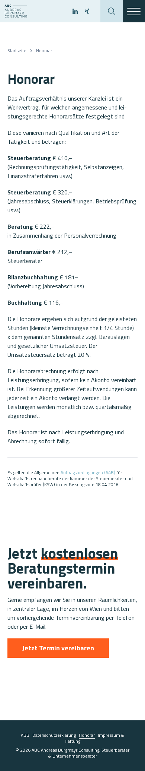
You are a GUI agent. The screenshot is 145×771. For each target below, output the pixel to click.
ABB (25, 735)
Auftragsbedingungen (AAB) (88, 472)
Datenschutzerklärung (54, 735)
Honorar (44, 51)
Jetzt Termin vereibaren (58, 648)
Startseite (16, 51)
